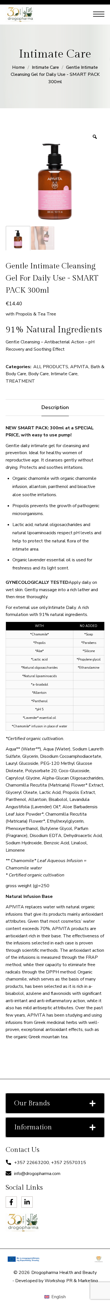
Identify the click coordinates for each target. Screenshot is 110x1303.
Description (55, 407)
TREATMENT (20, 381)
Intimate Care (45, 67)
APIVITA (79, 367)
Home (18, 67)
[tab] (55, 407)
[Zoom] (95, 137)
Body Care (38, 374)
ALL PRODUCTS (50, 367)
